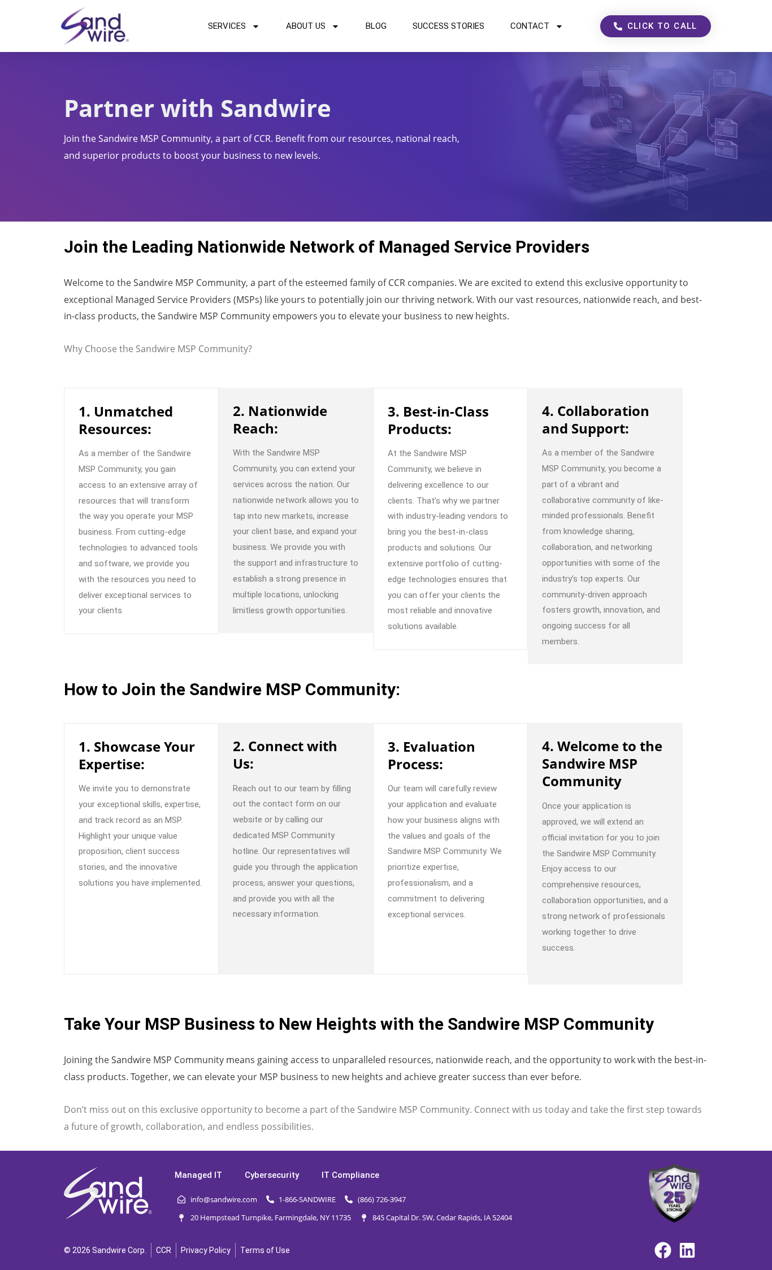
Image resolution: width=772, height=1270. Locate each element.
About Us (306, 26)
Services (227, 26)
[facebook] (666, 1250)
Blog (376, 26)
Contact (529, 26)
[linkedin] (691, 1250)
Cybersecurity (272, 1175)
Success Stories (448, 26)
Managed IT (198, 1175)
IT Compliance (350, 1175)
